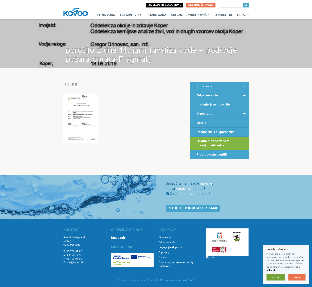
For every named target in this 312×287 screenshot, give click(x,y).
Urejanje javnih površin (190, 15)
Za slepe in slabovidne (164, 5)
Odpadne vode (131, 15)
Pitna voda (106, 15)
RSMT (191, 280)
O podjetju (223, 15)
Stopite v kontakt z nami (193, 208)
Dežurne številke (201, 5)
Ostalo (243, 15)
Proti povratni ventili (212, 154)
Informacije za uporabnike (216, 132)
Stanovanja (157, 15)
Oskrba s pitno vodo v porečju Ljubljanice (213, 143)
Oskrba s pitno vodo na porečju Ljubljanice (176, 264)
